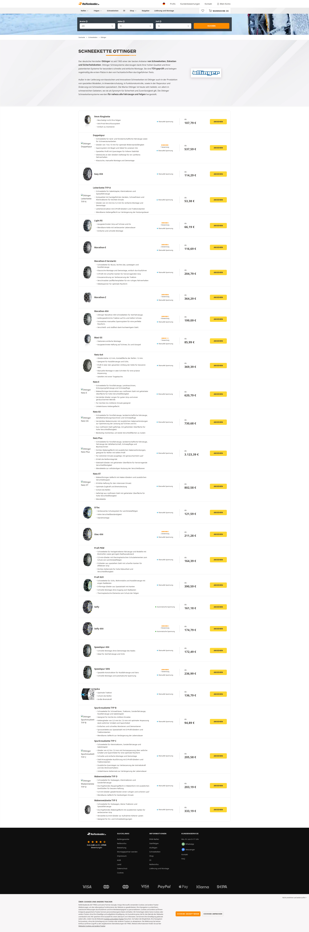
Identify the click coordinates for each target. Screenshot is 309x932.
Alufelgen (153, 847)
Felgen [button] (97, 11)
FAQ (183, 858)
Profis (173, 4)
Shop (132, 11)
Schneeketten (112, 11)
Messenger (190, 849)
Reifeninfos (121, 843)
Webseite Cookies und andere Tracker (91, 926)
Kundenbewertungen (190, 4)
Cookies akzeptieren (188, 914)
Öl (124, 11)
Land (119, 864)
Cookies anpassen (213, 914)
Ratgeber (145, 11)
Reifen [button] (84, 11)
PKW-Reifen (154, 839)
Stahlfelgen (154, 843)
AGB (119, 860)
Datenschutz (122, 868)
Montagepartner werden (127, 851)
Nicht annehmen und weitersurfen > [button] (294, 898)
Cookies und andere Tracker (114, 919)
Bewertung (121, 847)
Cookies (120, 872)
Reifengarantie (123, 839)
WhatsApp (189, 844)
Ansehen (218, 122)
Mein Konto (225, 4)
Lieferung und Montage (164, 11)
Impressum (122, 856)
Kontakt (208, 4)
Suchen (211, 26)
